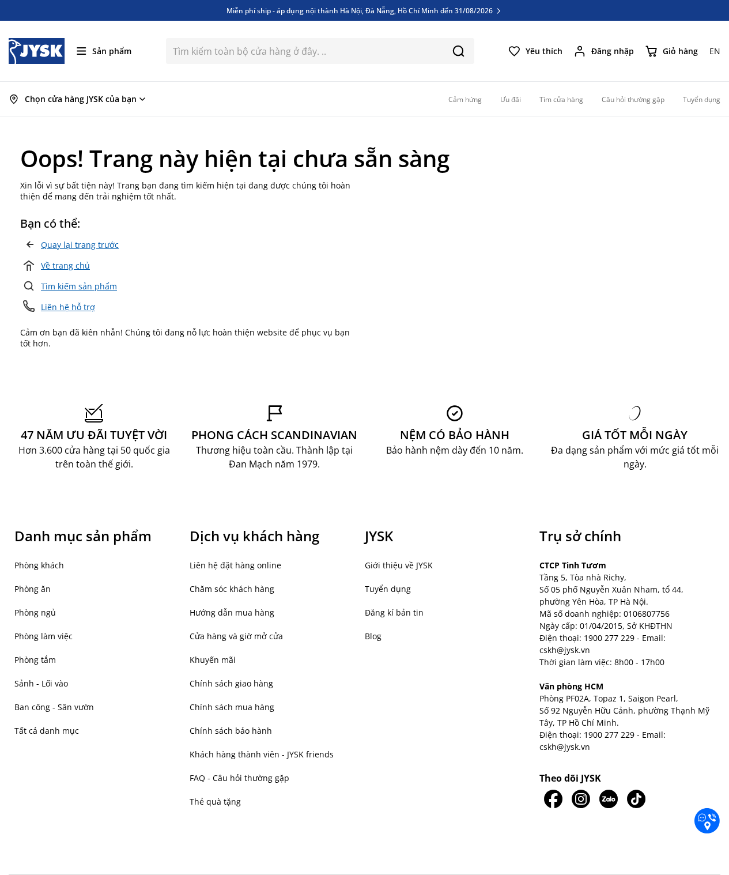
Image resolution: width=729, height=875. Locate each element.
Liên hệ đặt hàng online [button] (235, 565)
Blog (373, 636)
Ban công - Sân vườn (54, 706)
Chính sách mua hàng (232, 706)
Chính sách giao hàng (231, 683)
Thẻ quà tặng (215, 801)
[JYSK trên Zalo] (608, 799)
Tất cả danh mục (46, 730)
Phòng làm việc (43, 636)
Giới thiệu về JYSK (399, 565)
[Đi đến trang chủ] (37, 51)
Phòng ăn (32, 588)
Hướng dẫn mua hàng (232, 612)
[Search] (458, 51)
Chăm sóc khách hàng (232, 588)
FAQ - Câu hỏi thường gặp (239, 777)
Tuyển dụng (388, 588)
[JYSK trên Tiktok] (636, 799)
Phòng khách (39, 565)
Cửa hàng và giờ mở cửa (236, 636)
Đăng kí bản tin (394, 612)
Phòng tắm (35, 659)
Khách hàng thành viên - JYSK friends (262, 754)
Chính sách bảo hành (231, 730)
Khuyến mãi (213, 659)
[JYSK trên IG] (581, 799)
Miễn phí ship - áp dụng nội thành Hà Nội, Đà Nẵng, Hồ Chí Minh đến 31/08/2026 (360, 10)
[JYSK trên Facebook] (553, 799)
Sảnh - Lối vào (41, 683)
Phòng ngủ (35, 612)
